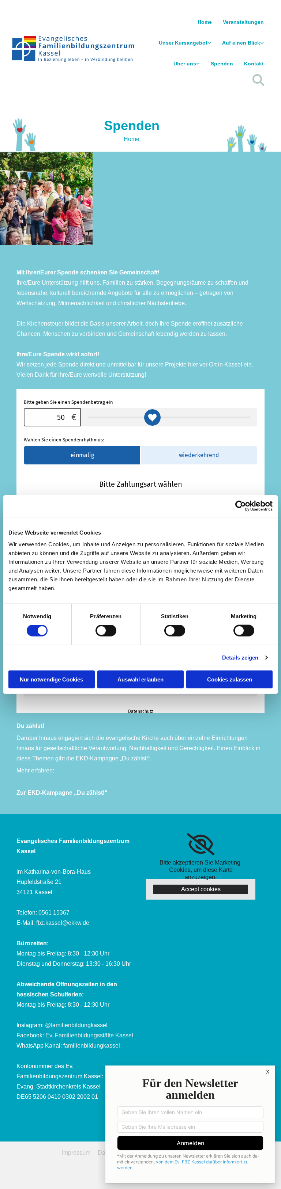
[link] (185, 43)
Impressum (76, 1153)
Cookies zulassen (229, 679)
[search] (258, 80)
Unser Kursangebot (183, 43)
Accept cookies (201, 889)
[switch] (105, 631)
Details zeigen (240, 657)
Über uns (184, 64)
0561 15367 (54, 912)
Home (205, 22)
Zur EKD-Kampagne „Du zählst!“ (62, 793)
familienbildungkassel (91, 1045)
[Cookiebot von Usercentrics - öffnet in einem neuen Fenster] (241, 506)
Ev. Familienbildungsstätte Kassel (89, 1035)
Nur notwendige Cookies (51, 679)
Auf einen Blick (241, 43)
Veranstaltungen (243, 22)
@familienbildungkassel (76, 1025)
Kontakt (254, 64)
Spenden (222, 64)
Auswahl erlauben (140, 679)
